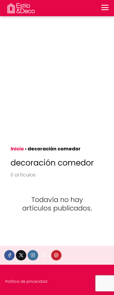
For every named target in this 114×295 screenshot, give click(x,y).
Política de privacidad (26, 281)
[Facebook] (9, 255)
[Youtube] (45, 255)
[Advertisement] (57, 83)
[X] (21, 255)
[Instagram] (33, 255)
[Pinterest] (56, 255)
